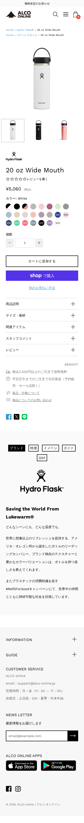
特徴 (33, 448)
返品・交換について (26, 393)
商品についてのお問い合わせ (32, 400)
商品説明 (12, 304)
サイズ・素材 (15, 315)
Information (19, 640)
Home (9, 29)
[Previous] (17, 80)
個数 (9, 234)
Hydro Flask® (25, 29)
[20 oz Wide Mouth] (12, 130)
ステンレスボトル (27, 35)
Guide (12, 655)
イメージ (50, 448)
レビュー (12, 350)
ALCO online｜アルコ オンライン (38, 804)
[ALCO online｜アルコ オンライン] (19, 14)
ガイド (69, 448)
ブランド (17, 448)
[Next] (66, 80)
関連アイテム (15, 327)
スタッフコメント (19, 338)
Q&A (42, 458)
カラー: (16, 198)
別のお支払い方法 (42, 288)
